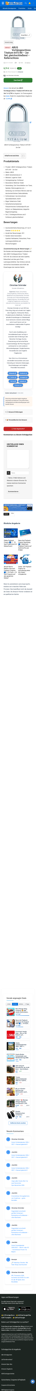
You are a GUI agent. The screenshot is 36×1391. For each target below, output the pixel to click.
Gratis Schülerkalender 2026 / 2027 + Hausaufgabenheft (20, 1143)
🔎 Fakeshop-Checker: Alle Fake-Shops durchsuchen (19, 1264)
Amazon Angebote (6, 1369)
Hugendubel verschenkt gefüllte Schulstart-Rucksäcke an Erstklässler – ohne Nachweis (20, 1214)
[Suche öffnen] (25, 3)
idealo (8, 96)
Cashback (19, 1330)
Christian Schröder (18, 285)
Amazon (20, 72)
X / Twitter (11, 377)
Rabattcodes (5, 1330)
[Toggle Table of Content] (22, 155)
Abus (12, 513)
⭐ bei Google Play (23, 1315)
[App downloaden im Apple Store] (9, 1309)
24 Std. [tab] (15, 1004)
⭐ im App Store (7, 1315)
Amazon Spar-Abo (6, 1364)
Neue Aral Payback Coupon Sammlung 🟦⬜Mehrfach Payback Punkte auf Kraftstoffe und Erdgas (24, 545)
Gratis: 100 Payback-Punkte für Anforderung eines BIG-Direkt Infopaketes (25, 570)
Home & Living (9, 42)
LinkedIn (22, 381)
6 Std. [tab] (9, 1004)
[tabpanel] (18, 1063)
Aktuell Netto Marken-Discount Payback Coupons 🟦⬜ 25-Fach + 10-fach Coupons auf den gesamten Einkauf (10, 572)
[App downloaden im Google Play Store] (24, 1309)
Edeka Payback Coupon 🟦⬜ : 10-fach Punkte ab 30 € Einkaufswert (10, 543)
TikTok (12, 381)
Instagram (23, 377)
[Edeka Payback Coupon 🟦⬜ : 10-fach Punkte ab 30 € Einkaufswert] (11, 530)
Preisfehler (22, 8)
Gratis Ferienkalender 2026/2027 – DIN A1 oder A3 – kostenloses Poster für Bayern (20, 1249)
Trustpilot (6, 1317)
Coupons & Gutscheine (8, 1385)
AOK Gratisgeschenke (7, 1373)
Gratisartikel (22, 1328)
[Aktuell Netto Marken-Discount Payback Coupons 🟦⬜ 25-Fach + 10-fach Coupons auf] (11, 556)
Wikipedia (11, 373)
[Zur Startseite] (14, 3)
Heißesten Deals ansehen (18, 1123)
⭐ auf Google (19, 1317)
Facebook (22, 373)
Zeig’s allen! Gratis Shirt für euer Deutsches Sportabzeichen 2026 (19, 1183)
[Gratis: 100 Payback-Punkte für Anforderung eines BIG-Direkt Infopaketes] (25, 556)
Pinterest (17, 385)
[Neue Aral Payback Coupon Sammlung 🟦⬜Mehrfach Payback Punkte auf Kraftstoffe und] (25, 530)
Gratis (30, 8)
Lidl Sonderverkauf (6, 1359)
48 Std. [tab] (21, 1004)
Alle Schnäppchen (6, 1355)
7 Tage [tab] (27, 1004)
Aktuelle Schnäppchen (9, 8)
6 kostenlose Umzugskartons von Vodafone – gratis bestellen (20, 1198)
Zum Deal (17, 80)
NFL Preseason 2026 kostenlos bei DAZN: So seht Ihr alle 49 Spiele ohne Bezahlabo (20, 1279)
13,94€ (8, 99)
